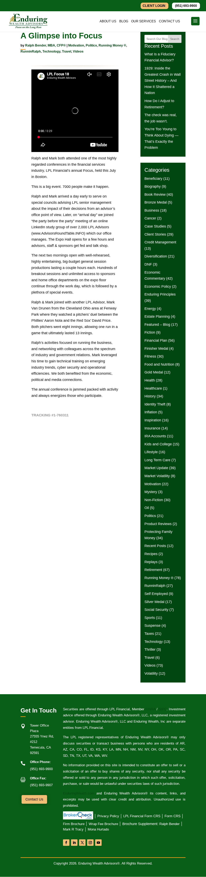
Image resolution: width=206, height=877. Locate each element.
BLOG (123, 21)
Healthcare (153, 388)
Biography (152, 186)
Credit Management (160, 242)
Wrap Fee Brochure (103, 824)
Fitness (150, 356)
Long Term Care (157, 460)
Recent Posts (155, 546)
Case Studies (155, 226)
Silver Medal (154, 602)
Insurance (152, 428)
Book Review (155, 194)
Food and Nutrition (159, 364)
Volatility (151, 673)
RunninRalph (31, 51)
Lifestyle (151, 452)
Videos (78, 51)
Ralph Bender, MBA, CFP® (45, 45)
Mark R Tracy (73, 829)
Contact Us (34, 799)
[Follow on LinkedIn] (74, 842)
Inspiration (152, 420)
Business (151, 210)
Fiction (149, 332)
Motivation (76, 45)
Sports (149, 618)
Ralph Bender (169, 824)
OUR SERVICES (143, 21)
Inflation (150, 412)
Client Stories (155, 234)
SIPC (163, 709)
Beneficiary (153, 179)
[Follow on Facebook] (66, 842)
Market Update (156, 468)
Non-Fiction (153, 500)
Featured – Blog (157, 325)
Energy (150, 309)
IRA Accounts (155, 436)
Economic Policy (157, 286)
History (150, 396)
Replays (151, 562)
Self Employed (156, 594)
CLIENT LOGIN (154, 5)
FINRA (149, 709)
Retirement (153, 570)
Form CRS (172, 816)
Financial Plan (155, 340)
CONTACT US (169, 21)
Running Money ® (112, 45)
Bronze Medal (155, 202)
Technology (51, 51)
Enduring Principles (160, 294)
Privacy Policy (108, 816)
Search (174, 38)
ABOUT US (108, 21)
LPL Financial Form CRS (141, 816)
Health (149, 380)
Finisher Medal (156, 348)
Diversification (155, 256)
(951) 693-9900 (186, 5)
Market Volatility (157, 476)
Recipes (151, 554)
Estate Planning (157, 316)
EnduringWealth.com (78, 793)
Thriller (150, 649)
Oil (146, 508)
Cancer (150, 218)
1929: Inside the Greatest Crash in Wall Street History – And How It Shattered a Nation (162, 80)
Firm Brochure (73, 824)
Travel (66, 51)
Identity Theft (154, 404)
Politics (91, 45)
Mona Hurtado (98, 829)
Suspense (152, 626)
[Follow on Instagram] (90, 842)
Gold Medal (153, 372)
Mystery (150, 492)
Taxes (149, 634)
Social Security (156, 610)
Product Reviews (158, 524)
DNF (148, 264)
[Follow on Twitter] (82, 842)
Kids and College (158, 444)
